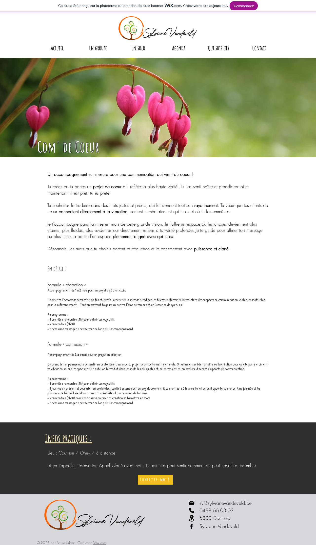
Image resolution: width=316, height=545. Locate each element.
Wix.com (99, 542)
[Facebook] (191, 526)
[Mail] (191, 503)
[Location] (191, 518)
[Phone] (191, 510)
